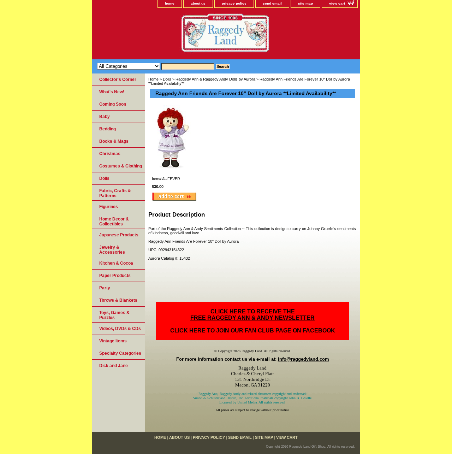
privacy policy (234, 3)
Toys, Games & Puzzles (114, 315)
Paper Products (115, 275)
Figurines (108, 206)
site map (305, 3)
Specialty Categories (120, 353)
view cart (337, 3)
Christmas (109, 153)
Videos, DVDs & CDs (120, 328)
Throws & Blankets (118, 300)
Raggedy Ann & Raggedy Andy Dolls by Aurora (215, 79)
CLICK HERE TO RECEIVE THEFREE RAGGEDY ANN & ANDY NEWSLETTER (252, 314)
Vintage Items (113, 340)
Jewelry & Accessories (112, 250)
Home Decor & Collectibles (114, 221)
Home (153, 79)
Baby (104, 116)
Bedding (107, 128)
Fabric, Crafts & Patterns (115, 193)
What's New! (111, 91)
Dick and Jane (113, 365)
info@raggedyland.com (303, 359)
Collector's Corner (117, 79)
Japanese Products (118, 234)
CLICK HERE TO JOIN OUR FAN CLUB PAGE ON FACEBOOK (252, 331)
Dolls (167, 79)
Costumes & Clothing (120, 166)
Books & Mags (114, 141)
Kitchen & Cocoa (116, 263)
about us (198, 3)
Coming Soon (112, 104)
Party (104, 287)
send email (272, 3)
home (169, 3)
